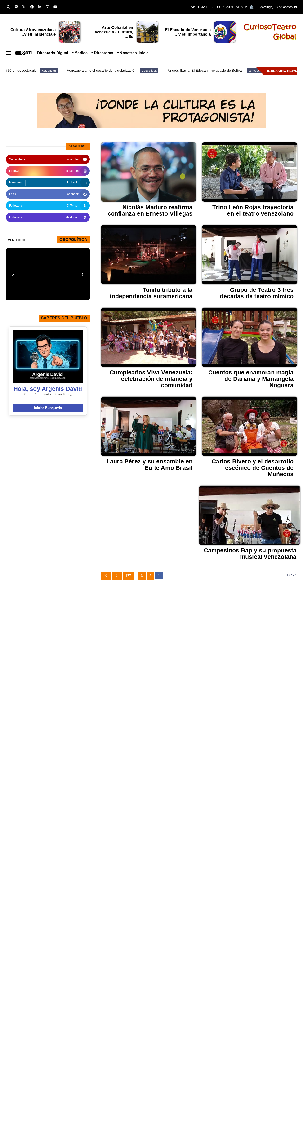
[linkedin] (39, 7)
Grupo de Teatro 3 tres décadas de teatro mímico (257, 292)
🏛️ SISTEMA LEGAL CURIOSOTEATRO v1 (222, 7)
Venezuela (255, 70)
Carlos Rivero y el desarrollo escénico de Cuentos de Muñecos (253, 467)
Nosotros (128, 53)
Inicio (144, 53)
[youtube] (55, 7)
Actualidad (49, 70)
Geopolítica (149, 70)
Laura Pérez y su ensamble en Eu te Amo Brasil (150, 464)
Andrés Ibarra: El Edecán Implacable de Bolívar (205, 70)
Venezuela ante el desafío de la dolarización (101, 70)
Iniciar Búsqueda (48, 408)
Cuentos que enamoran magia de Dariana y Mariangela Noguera (251, 378)
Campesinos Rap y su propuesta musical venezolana (250, 553)
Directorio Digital (52, 53)
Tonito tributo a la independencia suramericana (151, 292)
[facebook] (32, 7)
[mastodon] (16, 7)
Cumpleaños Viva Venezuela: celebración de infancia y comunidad (151, 378)
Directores (103, 53)
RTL (29, 53)
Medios (81, 53)
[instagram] (47, 7)
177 (128, 576)
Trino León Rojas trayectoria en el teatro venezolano (253, 210)
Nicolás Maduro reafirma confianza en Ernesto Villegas (150, 210)
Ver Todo (17, 240)
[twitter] (23, 7)
